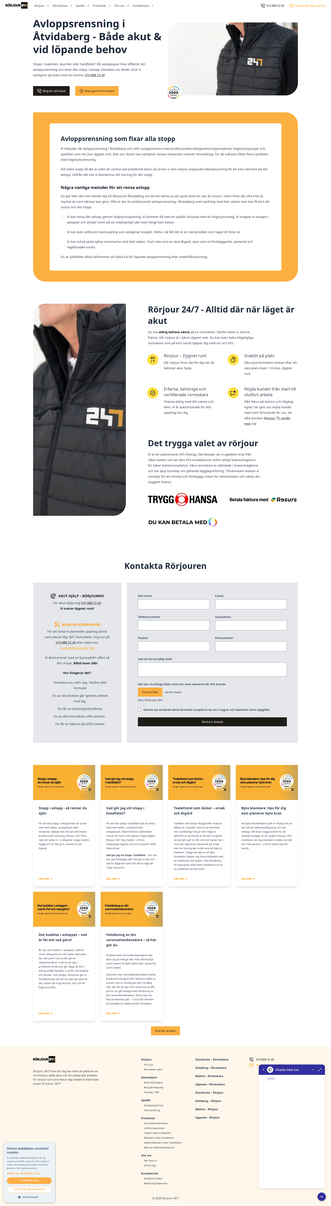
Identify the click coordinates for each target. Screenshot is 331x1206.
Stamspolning (152, 1110)
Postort (143, 638)
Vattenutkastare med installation (163, 1142)
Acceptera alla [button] (29, 1180)
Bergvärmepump (154, 1087)
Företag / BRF (151, 1092)
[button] (322, 1197)
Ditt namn (145, 596)
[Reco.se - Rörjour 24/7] (173, 94)
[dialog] (29, 1172)
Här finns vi (150, 1160)
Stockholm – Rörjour (209, 1093)
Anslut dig (150, 1165)
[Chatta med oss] (292, 1127)
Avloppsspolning (153, 1105)
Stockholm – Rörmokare (211, 1059)
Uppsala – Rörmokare (210, 1084)
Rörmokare (60, 6)
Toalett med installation (157, 1133)
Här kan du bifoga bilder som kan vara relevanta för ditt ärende (181, 684)
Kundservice (141, 6)
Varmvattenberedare (156, 1123)
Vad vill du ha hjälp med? (155, 659)
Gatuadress (223, 617)
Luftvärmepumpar (154, 1128)
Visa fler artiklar (165, 1031)
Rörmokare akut (153, 1069)
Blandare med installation (159, 1137)
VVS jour (148, 1064)
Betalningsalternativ (155, 1183)
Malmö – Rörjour (206, 1109)
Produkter (99, 6)
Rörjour (39, 6)
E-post (219, 596)
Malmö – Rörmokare (209, 1076)
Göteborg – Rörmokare (211, 1068)
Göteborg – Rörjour (208, 1101)
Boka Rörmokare (153, 1082)
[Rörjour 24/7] (17, 6)
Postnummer (224, 638)
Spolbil (80, 6)
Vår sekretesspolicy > (27, 1168)
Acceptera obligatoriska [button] (29, 1189)
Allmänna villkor (153, 1178)
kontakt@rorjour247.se (77, 648)
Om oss (120, 6)
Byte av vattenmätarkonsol (159, 1147)
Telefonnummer (149, 617)
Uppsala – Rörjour (207, 1117)
